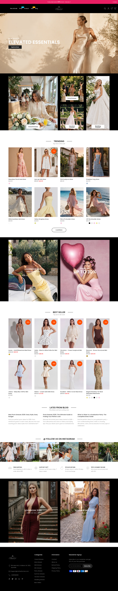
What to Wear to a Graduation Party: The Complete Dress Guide (92, 416)
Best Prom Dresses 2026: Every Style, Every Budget (23, 416)
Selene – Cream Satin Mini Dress (44, 392)
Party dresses (38, 571)
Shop (21, 8)
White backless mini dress (16, 219)
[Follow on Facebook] (9, 579)
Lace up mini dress (40, 179)
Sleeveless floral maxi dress (17, 179)
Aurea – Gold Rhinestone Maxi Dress (19, 350)
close (3, 1)
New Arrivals (13, 8)
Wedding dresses (39, 579)
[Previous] (3, 452)
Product (26, 8)
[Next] (115, 452)
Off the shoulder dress (93, 219)
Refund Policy (56, 565)
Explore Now (15, 47)
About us (54, 562)
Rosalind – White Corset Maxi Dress (71, 392)
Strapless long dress (92, 179)
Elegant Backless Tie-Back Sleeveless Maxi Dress (94, 392)
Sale (33, 8)
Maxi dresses (38, 562)
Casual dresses (38, 559)
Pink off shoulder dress (67, 219)
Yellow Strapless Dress (41, 219)
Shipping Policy (56, 568)
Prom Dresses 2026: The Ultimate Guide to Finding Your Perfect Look (57, 416)
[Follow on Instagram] (16, 579)
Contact (54, 559)
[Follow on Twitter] (12, 579)
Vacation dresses (39, 577)
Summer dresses (39, 574)
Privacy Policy (56, 571)
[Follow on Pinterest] (22, 579)
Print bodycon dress (66, 179)
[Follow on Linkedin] (19, 579)
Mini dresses (38, 568)
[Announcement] (59, 2)
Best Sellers (37, 582)
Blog (36, 8)
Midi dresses (38, 565)
